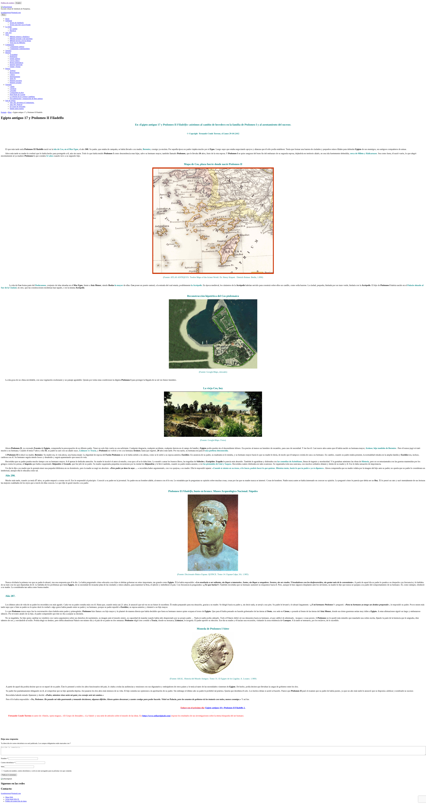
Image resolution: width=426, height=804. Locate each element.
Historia (8, 53)
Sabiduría (8, 21)
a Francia (13, 89)
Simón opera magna (17, 109)
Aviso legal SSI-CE (12, 799)
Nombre (4, 758)
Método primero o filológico (20, 37)
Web (2, 767)
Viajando (8, 85)
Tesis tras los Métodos (17, 43)
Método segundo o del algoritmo (21, 39)
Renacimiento (14, 73)
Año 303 (8, 33)
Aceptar (18, 3)
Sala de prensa (10, 101)
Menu (3, 15)
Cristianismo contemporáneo (20, 49)
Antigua (12, 71)
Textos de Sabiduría (17, 23)
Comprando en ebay (17, 93)
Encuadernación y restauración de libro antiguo (26, 99)
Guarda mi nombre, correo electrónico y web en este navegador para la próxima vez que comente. (38, 771)
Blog (9, 112)
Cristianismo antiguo (17, 47)
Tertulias (8, 51)
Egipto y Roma (15, 67)
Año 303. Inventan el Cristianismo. (22, 103)
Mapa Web (9, 797)
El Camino (13, 29)
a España (13, 91)
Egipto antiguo (15, 59)
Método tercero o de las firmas (20, 41)
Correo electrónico (8, 762)
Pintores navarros (16, 81)
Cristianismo (9, 45)
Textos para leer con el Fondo (20, 25)
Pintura (7, 69)
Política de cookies (7, 3)
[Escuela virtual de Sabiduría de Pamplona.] (6, 7)
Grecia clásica (15, 61)
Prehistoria (13, 57)
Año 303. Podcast (16, 105)
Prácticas (13, 31)
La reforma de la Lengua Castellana (22, 97)
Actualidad (13, 55)
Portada (3, 112)
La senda (8, 27)
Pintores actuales (15, 83)
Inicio (7, 19)
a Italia (12, 87)
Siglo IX (13, 79)
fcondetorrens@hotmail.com (11, 13)
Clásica (12, 75)
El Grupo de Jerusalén (17, 107)
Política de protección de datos (16, 801)
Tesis (7, 35)
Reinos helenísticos (16, 63)
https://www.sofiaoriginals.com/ (156, 716)
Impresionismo (15, 77)
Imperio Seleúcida (16, 65)
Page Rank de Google (17, 95)
